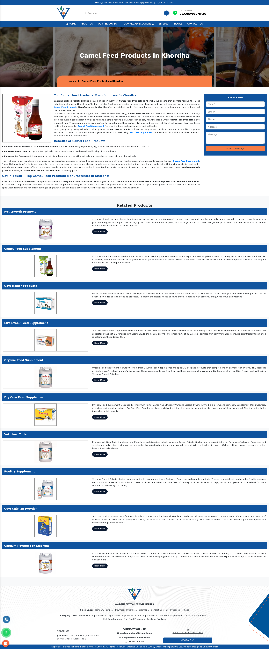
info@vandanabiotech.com (135, 637)
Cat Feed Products (156, 619)
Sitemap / (144, 610)
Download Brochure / (126, 610)
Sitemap (164, 23)
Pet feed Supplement (141, 132)
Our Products (108, 23)
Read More (99, 231)
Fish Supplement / (112, 619)
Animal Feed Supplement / (92, 615)
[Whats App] (6, 632)
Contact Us (195, 23)
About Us (87, 23)
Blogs (178, 23)
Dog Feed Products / (134, 619)
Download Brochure (138, 23)
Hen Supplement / (147, 615)
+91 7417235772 (166, 2)
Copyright (56, 646)
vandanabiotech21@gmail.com (138, 2)
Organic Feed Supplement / (122, 615)
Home (72, 23)
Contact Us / (157, 610)
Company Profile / (103, 610)
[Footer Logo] (134, 595)
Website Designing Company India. (201, 646)
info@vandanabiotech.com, (110, 2)
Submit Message (235, 148)
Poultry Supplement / (196, 615)
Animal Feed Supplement (91, 126)
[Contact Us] (6, 619)
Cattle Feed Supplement (186, 161)
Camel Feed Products (65, 107)
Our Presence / (174, 610)
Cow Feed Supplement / (171, 615)
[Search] (166, 13)
